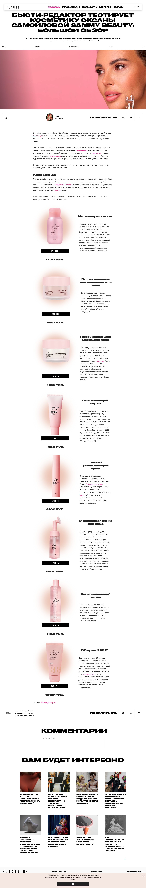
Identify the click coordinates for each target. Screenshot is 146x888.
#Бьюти (30, 711)
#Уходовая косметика (21, 711)
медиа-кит (135, 871)
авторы (97, 871)
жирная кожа (88, 674)
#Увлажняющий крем (21, 713)
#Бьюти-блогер (19, 715)
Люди (3, 46)
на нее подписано (40, 136)
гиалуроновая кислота (63, 185)
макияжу (100, 361)
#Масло (31, 715)
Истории (37, 46)
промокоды (71, 7)
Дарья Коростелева (59, 117)
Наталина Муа (82, 150)
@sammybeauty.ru (48, 703)
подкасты (89, 7)
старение (57, 190)
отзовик (54, 7)
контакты (59, 871)
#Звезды (30, 713)
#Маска (26, 715)
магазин (105, 7)
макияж (83, 495)
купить (55, 250)
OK (73, 884)
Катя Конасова (55, 156)
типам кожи (96, 153)
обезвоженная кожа (93, 484)
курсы (119, 7)
